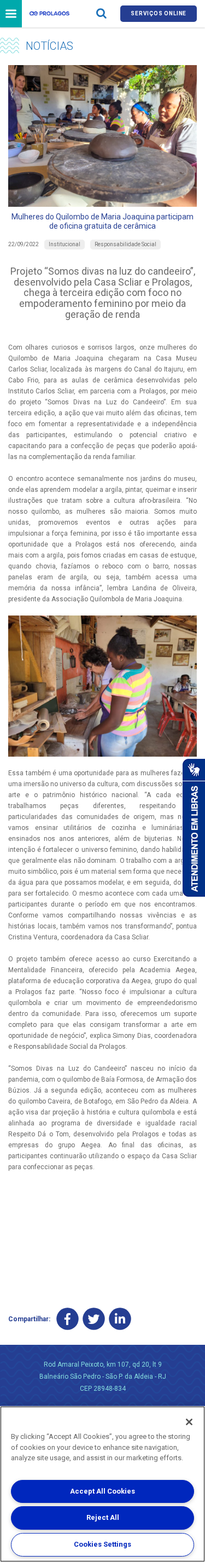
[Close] (189, 1422)
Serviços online (158, 13)
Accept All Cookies (102, 1491)
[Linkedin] (120, 1319)
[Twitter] (94, 1319)
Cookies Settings (102, 1544)
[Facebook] (67, 1319)
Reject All (102, 1517)
